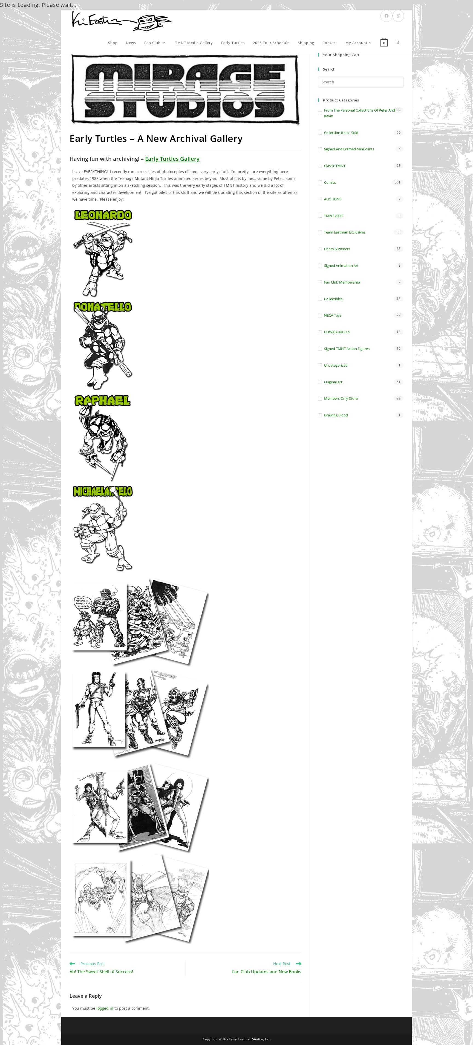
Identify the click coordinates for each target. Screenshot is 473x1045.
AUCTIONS (332, 199)
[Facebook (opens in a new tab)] (386, 16)
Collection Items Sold (341, 132)
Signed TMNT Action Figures (347, 348)
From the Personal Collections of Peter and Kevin (359, 113)
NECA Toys (332, 315)
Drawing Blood (336, 415)
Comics (330, 182)
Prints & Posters (337, 248)
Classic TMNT (334, 165)
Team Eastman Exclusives (344, 232)
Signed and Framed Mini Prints (349, 149)
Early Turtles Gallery (172, 158)
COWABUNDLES (337, 331)
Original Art (333, 382)
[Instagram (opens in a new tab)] (398, 16)
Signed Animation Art (341, 265)
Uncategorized (336, 365)
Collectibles (333, 298)
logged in (104, 1008)
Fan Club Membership (342, 282)
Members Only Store (341, 398)
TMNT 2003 (333, 215)
